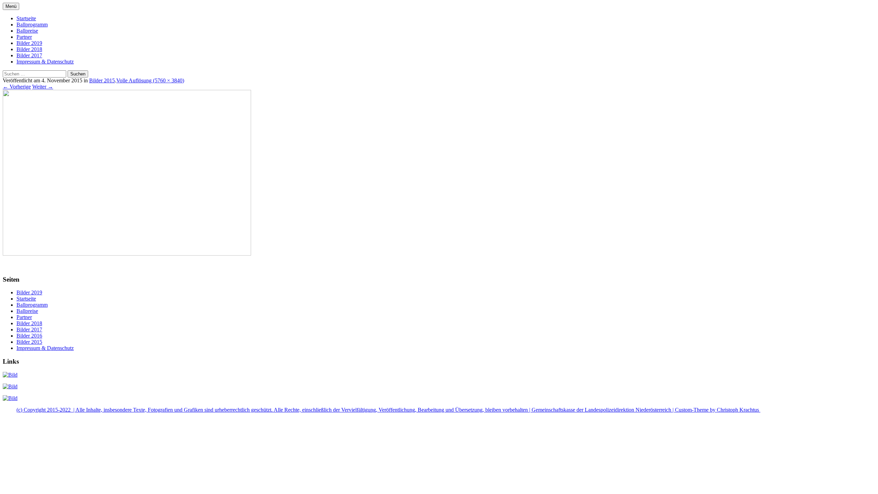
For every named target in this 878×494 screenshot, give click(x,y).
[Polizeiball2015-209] (127, 254)
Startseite (26, 18)
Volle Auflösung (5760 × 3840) (150, 80)
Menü (10, 6)
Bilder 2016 (29, 336)
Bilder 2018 (29, 49)
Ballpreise (27, 31)
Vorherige (17, 87)
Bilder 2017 (29, 55)
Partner (24, 37)
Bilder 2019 (29, 43)
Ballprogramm (32, 24)
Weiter (42, 87)
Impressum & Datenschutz (45, 61)
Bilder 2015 (102, 80)
